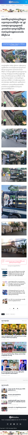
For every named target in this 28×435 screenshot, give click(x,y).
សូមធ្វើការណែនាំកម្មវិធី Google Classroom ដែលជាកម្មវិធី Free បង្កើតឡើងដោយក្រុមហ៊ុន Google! (16, 402)
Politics (8, 5)
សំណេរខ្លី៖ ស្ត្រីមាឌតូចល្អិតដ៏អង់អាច (14, 394)
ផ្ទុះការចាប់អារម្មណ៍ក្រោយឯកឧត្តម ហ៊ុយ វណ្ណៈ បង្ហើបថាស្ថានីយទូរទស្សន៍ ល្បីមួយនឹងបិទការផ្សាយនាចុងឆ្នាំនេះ (12, 372)
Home (2, 5)
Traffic (13, 5)
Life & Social (20, 5)
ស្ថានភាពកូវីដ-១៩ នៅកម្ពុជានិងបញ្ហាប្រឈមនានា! (17, 407)
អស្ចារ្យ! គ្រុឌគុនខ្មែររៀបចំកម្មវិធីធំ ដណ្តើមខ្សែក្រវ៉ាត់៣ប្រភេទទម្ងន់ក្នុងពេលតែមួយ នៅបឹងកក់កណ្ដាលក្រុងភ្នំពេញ (13, 336)
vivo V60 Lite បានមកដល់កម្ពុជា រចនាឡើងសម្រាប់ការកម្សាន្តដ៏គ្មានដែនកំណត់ (16, 300)
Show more (24, 320)
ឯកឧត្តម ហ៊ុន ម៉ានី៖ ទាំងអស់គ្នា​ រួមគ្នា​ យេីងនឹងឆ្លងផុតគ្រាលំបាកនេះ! (16, 389)
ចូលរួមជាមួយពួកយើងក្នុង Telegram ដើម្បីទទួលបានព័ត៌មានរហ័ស (14, 44)
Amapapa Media (13, 428)
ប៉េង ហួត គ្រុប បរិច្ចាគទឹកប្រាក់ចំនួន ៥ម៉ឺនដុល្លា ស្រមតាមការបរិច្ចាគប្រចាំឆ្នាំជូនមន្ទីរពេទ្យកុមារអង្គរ (13, 354)
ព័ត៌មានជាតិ (7, 16)
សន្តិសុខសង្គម (12, 314)
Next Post (25, 380)
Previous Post (4, 380)
